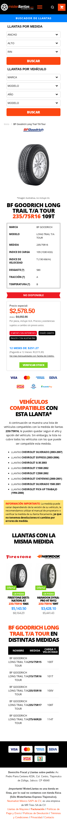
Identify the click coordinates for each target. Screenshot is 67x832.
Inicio (6, 124)
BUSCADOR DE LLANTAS (33, 18)
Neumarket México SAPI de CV (24, 801)
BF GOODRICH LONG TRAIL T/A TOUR (18, 661)
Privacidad (36, 817)
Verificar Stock (33, 365)
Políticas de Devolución (36, 813)
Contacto (49, 817)
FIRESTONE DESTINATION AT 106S (19, 601)
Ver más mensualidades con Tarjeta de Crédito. (31, 355)
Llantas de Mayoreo (18, 809)
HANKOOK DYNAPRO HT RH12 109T (48, 601)
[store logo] (17, 7)
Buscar (33, 61)
